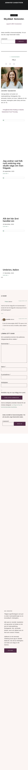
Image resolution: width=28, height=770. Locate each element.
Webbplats (4, 382)
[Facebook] (6, 64)
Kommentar (5, 343)
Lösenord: (4, 39)
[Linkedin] (14, 64)
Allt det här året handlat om (11, 219)
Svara (2, 313)
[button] (1, 6)
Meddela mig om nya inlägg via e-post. (13, 392)
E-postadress (6, 374)
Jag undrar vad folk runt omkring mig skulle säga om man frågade (13, 164)
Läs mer (10, 650)
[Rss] (22, 64)
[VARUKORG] (20, 7)
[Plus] (18, 64)
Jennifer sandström (14, 2)
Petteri (6, 301)
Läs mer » (6, 173)
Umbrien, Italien (11, 270)
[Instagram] (10, 64)
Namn (3, 366)
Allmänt (14, 15)
